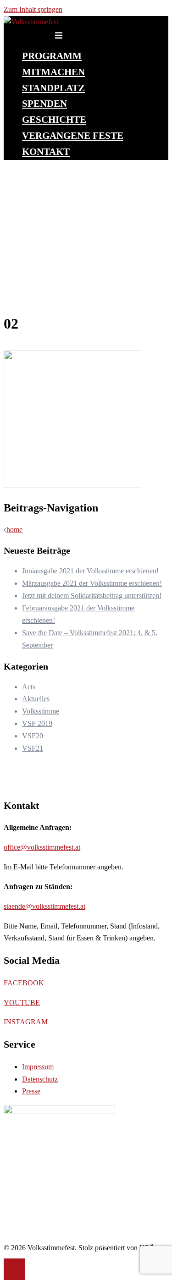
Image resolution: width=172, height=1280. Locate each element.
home (14, 529)
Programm (52, 55)
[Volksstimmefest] (31, 22)
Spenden (44, 103)
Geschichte (54, 119)
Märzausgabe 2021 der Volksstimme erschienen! (92, 583)
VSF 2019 (37, 723)
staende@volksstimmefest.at (44, 906)
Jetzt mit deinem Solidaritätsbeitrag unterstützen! (91, 595)
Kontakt (46, 151)
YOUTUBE (22, 1002)
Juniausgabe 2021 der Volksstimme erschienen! (90, 571)
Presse (31, 1091)
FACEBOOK (24, 983)
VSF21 (32, 748)
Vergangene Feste (72, 135)
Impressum (38, 1067)
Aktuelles (36, 699)
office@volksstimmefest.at (42, 847)
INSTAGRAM (26, 1022)
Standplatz (53, 87)
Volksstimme (40, 711)
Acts (28, 687)
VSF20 (32, 736)
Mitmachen (53, 71)
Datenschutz (40, 1079)
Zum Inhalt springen (33, 9)
